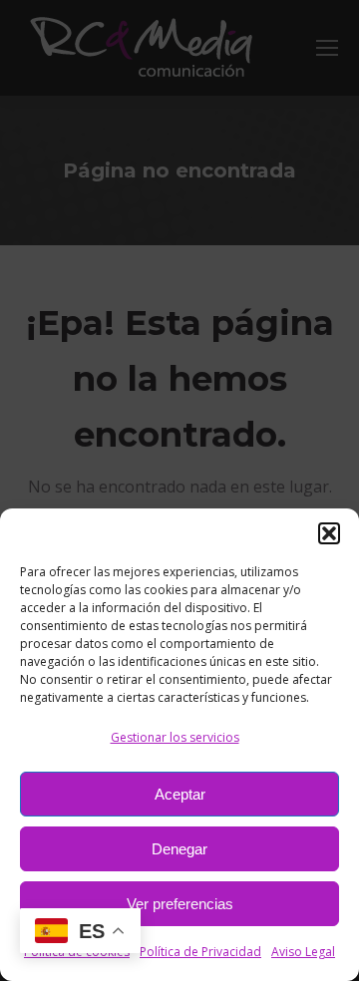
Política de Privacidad (200, 951)
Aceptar (180, 794)
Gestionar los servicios (175, 737)
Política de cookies (77, 951)
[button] (329, 533)
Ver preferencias (180, 903)
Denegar (179, 848)
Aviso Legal (303, 951)
